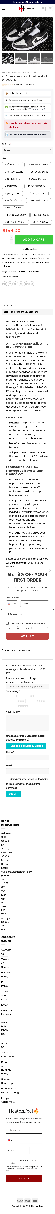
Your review (13, 711)
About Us (5, 1045)
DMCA (4, 1004)
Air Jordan (19, 254)
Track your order (4, 995)
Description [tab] (10, 305)
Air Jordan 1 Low (32, 254)
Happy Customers (8, 1100)
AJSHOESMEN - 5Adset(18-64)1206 (18, 262)
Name (10, 752)
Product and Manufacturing (10, 1090)
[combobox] (12, 1140)
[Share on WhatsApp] (4, 283)
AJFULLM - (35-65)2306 (39, 258)
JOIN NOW (24, 1178)
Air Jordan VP (9, 72)
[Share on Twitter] (15, 283)
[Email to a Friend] (21, 283)
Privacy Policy (5, 974)
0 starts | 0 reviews (24, 84)
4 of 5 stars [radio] (31, 701)
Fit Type (6, 144)
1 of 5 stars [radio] (10, 696)
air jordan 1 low (25, 271)
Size (4, 158)
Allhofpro (40, 262)
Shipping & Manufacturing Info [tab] (21, 312)
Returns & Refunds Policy (6, 1067)
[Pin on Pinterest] (26, 283)
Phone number (12, 598)
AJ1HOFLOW (21, 258)
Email (9, 765)
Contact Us (6, 951)
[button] (50, 35)
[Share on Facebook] (10, 283)
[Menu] (4, 8)
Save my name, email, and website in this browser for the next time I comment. (27, 783)
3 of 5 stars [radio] (12, 701)
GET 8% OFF (27, 636)
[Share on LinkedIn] (31, 283)
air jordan (12, 271)
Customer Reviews (7, 1012)
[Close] (50, 570)
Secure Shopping (7, 1081)
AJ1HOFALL (10, 258)
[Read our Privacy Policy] (40, 1166)
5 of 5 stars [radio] (12, 706)
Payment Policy (6, 984)
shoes (36, 271)
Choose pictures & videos (26, 745)
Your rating (13, 691)
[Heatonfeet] (27, 8)
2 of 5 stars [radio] (24, 696)
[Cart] (50, 8)
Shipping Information (8, 1054)
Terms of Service (5, 963)
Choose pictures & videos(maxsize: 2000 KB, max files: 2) (25, 737)
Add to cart (33, 239)
